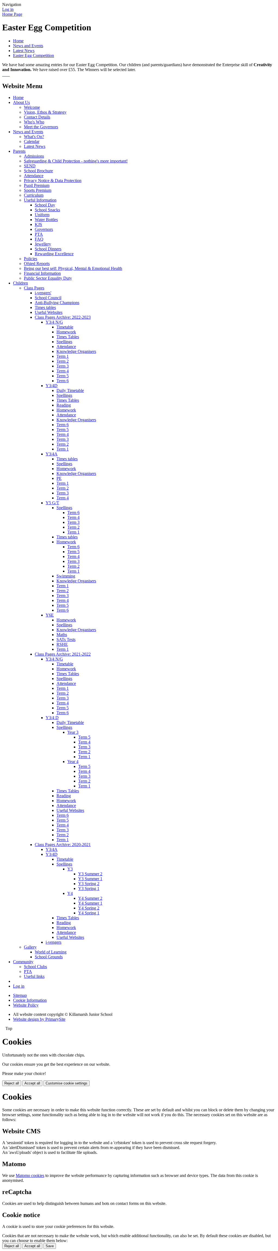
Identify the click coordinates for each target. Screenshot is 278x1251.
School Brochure (38, 170)
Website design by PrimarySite (39, 1019)
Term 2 (62, 361)
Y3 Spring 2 (88, 883)
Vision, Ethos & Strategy (45, 112)
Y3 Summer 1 (90, 878)
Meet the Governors (41, 127)
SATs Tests (65, 639)
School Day (45, 205)
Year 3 (72, 732)
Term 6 (62, 380)
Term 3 (62, 366)
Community (23, 961)
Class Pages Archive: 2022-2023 (63, 317)
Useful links (34, 976)
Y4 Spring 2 (88, 908)
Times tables (45, 307)
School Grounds (49, 957)
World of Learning (51, 952)
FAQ (39, 239)
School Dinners (48, 249)
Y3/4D (52, 385)
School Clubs (35, 966)
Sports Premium (37, 190)
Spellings (64, 341)
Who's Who (34, 122)
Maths (61, 634)
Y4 (70, 893)
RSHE (62, 644)
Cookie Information (30, 1000)
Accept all (32, 1083)
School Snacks (47, 210)
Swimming (65, 576)
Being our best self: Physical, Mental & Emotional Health (73, 268)
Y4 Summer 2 (90, 898)
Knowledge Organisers (76, 351)
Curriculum (33, 195)
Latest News (23, 50)
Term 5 (62, 376)
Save (50, 1246)
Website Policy (26, 1005)
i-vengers (53, 942)
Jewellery (43, 244)
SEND (30, 166)
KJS (38, 224)
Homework (66, 332)
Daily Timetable (70, 390)
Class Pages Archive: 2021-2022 (63, 654)
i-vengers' (43, 293)
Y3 (70, 869)
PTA (39, 234)
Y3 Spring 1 (88, 888)
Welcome (32, 107)
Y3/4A (52, 454)
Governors (44, 229)
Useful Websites (48, 312)
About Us (21, 102)
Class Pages (34, 288)
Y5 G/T (52, 502)
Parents (19, 151)
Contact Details (37, 117)
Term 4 (62, 371)
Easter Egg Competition (33, 55)
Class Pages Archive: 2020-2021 (63, 844)
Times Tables (67, 336)
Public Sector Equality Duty (48, 278)
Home (18, 41)
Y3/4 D (52, 717)
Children (20, 283)
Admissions (34, 156)
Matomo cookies (30, 1175)
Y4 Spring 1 (88, 913)
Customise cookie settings (66, 1083)
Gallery (30, 947)
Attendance (33, 175)
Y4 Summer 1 (90, 903)
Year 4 (72, 761)
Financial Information (42, 273)
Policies (30, 258)
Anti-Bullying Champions (57, 302)
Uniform (42, 214)
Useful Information (40, 200)
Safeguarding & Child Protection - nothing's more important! (76, 161)
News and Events (28, 45)
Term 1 (62, 356)
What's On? (34, 136)
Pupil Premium (36, 185)
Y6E (50, 615)
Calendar (31, 141)
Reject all (11, 1083)
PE (59, 478)
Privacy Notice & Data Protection (52, 180)
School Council (48, 297)
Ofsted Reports (37, 263)
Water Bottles (46, 219)
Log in (8, 9)
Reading (63, 405)
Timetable (64, 327)
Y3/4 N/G (54, 322)
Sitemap (20, 995)
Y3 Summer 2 (90, 874)
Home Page (12, 14)
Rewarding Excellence (54, 253)
